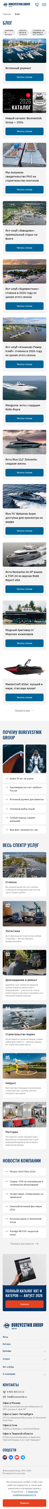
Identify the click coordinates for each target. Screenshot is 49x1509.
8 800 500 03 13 (15, 1391)
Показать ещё (22, 710)
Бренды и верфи (9, 32)
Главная (7, 14)
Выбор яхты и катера (23, 32)
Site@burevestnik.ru (17, 1396)
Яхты (5, 1337)
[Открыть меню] (44, 4)
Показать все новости (22, 1243)
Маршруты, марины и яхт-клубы (39, 32)
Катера (6, 1344)
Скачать (24, 1304)
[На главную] (16, 4)
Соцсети (9, 1450)
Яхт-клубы (8, 1367)
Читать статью (24, 77)
